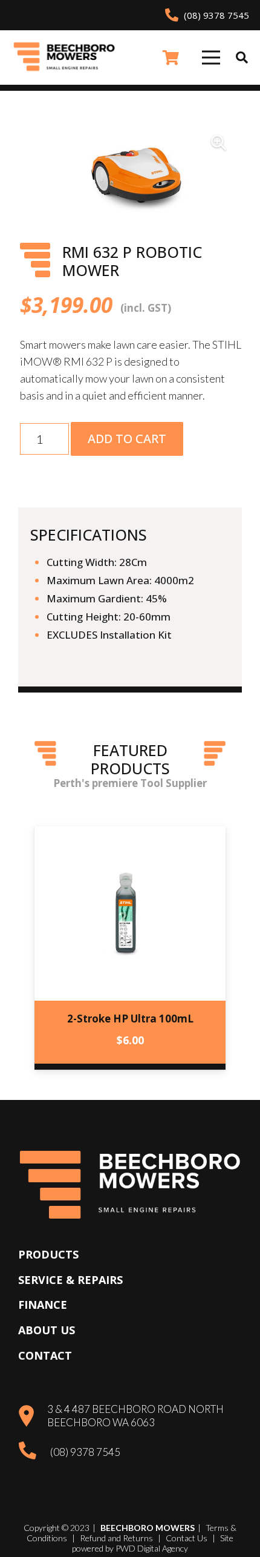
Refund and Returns (116, 1538)
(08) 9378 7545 (85, 1452)
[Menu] (211, 57)
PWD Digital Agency (151, 1548)
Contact (45, 1355)
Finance (42, 1304)
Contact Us (186, 1538)
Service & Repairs (70, 1279)
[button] (242, 57)
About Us (46, 1330)
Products (48, 1254)
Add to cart (127, 438)
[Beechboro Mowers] (64, 58)
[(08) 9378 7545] (34, 1452)
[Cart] (171, 57)
